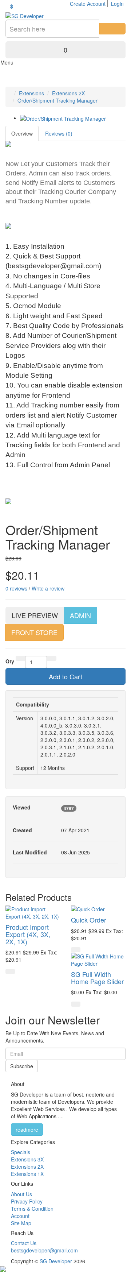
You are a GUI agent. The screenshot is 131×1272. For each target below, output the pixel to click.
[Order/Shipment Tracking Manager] (63, 117)
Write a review (48, 588)
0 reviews (16, 588)
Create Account (88, 3)
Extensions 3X (27, 1159)
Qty (9, 661)
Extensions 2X (68, 93)
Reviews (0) (58, 133)
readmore (27, 1129)
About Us (21, 1194)
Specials (20, 1152)
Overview (22, 133)
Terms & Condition (32, 1208)
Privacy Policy (27, 1201)
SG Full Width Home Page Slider (97, 977)
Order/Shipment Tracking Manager (57, 100)
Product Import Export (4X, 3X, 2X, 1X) (27, 934)
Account (20, 1215)
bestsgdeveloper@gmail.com (44, 1250)
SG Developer (56, 1261)
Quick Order (88, 919)
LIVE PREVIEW (35, 615)
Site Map (21, 1223)
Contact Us (23, 1243)
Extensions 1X (27, 1173)
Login (117, 3)
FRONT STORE (34, 632)
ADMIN (80, 615)
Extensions (31, 93)
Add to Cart (65, 676)
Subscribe (21, 1066)
